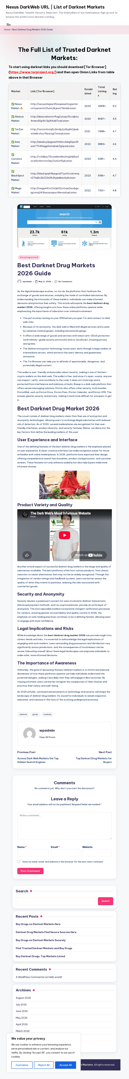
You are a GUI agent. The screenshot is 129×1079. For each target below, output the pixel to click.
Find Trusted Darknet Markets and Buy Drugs (44, 948)
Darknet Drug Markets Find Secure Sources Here (46, 932)
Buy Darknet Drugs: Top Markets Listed (40, 956)
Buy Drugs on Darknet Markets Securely (41, 940)
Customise (22, 1065)
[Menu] (8, 24)
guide (35, 714)
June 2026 (22, 1011)
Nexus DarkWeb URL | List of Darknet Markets (55, 7)
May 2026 (21, 1017)
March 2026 (23, 1031)
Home (7, 29)
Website (87, 847)
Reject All (44, 1065)
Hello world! (55, 977)
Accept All (65, 1065)
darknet (23, 714)
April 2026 (22, 1024)
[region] (44, 1052)
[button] (47, 737)
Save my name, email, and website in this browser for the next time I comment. (63, 861)
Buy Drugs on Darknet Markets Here (38, 924)
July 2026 (21, 1004)
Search (22, 891)
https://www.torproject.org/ (32, 72)
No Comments (65, 281)
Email (55, 847)
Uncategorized (29, 257)
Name (22, 847)
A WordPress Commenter (30, 977)
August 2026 (23, 997)
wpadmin (47, 730)
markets (47, 714)
